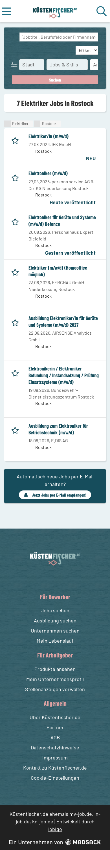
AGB (55, 737)
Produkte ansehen (55, 669)
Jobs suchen (55, 610)
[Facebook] (50, 579)
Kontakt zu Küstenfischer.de (55, 768)
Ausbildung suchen (55, 620)
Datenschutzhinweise (55, 747)
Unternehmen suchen (55, 630)
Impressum (55, 757)
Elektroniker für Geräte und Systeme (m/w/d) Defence (62, 220)
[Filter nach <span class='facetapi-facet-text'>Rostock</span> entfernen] (37, 124)
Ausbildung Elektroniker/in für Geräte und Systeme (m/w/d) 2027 (63, 321)
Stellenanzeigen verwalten (55, 689)
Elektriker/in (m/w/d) (48, 136)
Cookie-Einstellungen (55, 778)
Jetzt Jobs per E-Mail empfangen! (59, 494)
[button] (15, 64)
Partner (55, 727)
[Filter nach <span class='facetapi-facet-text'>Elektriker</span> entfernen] (7, 124)
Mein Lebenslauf (55, 641)
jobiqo (55, 829)
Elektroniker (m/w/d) (48, 173)
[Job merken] (16, 139)
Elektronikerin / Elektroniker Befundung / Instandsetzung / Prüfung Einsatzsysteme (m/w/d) (63, 375)
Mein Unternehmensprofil (55, 679)
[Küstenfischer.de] (55, 11)
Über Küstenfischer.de (55, 717)
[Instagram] (61, 579)
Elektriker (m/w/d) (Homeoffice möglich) (57, 271)
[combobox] (58, 37)
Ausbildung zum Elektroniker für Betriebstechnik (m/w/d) (58, 429)
